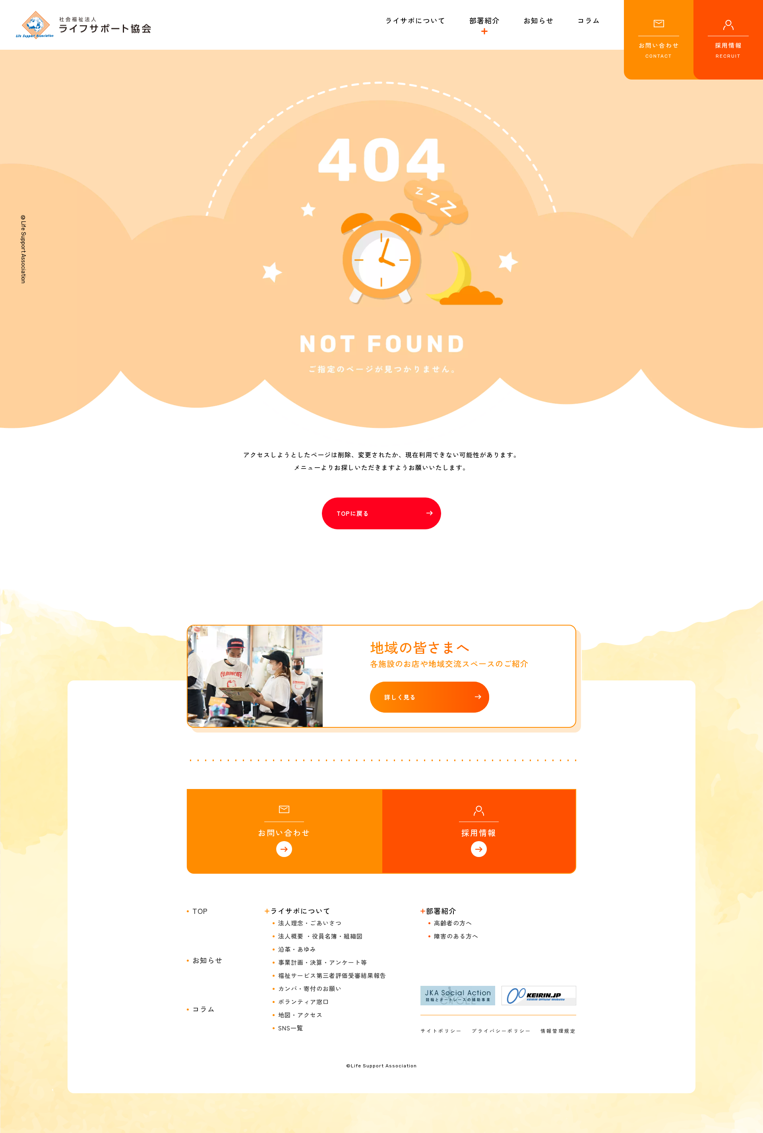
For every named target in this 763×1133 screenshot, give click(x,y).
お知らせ (207, 960)
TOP (200, 911)
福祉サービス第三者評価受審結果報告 (332, 975)
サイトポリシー (441, 1030)
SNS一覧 (290, 1028)
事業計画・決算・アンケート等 (322, 962)
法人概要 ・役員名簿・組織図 (320, 936)
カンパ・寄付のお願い (310, 988)
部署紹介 (484, 20)
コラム (203, 1009)
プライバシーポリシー (501, 1030)
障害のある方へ (456, 936)
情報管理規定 (558, 1030)
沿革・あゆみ (297, 949)
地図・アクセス (300, 1015)
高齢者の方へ (453, 923)
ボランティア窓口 (303, 1001)
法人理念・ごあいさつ (310, 923)
